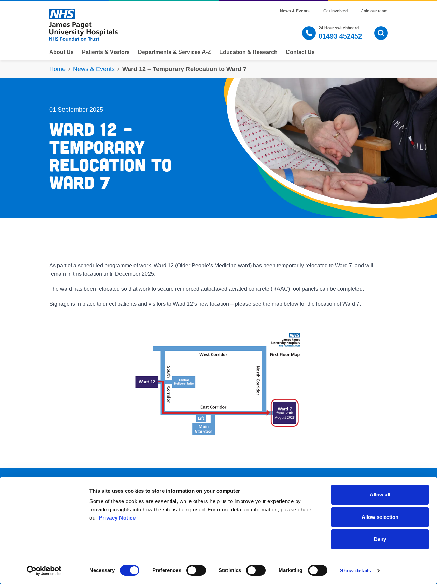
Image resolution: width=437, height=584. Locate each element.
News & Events (295, 11)
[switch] (196, 570)
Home (57, 68)
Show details (355, 570)
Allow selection (380, 517)
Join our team (374, 11)
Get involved (335, 11)
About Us (61, 52)
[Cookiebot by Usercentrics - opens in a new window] (44, 571)
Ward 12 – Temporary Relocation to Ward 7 (184, 68)
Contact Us (300, 52)
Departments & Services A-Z (174, 52)
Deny (380, 539)
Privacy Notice (117, 518)
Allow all (380, 494)
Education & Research (248, 52)
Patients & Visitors (106, 52)
